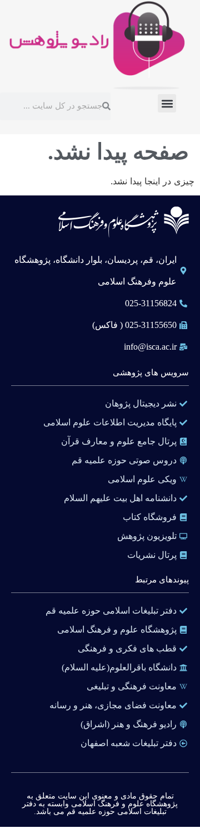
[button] (167, 103)
